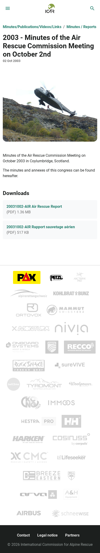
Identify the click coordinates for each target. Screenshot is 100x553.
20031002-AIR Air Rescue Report (34, 206)
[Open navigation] (7, 8)
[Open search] (92, 8)
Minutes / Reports (81, 27)
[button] (50, 106)
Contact (23, 535)
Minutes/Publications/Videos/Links (32, 27)
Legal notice (47, 535)
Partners (72, 535)
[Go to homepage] (49, 8)
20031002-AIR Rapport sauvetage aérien (41, 227)
